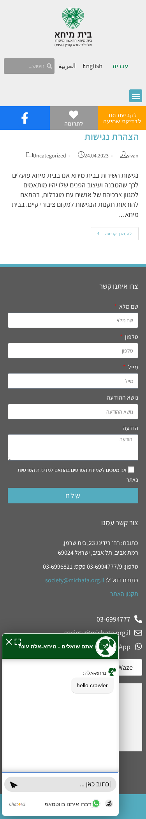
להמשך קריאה (111, 231)
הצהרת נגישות (111, 136)
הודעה (130, 428)
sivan (133, 155)
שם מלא (128, 306)
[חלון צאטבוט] (60, 724)
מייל (132, 367)
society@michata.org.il (74, 580)
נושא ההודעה (122, 397)
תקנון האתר (124, 594)
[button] (135, 95)
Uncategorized (49, 155)
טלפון (131, 337)
